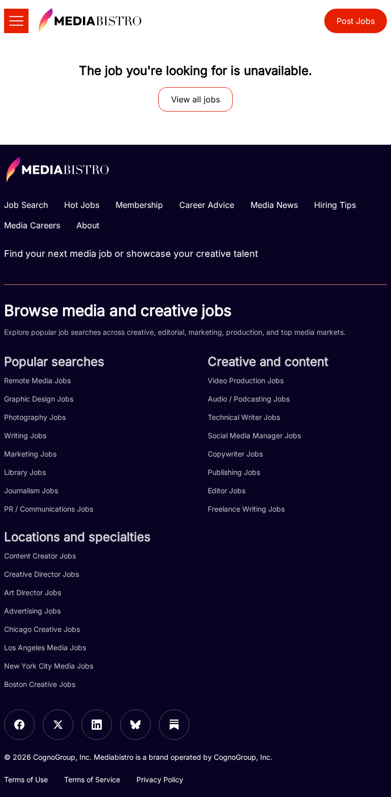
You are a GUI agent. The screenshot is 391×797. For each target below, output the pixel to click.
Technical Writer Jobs (244, 417)
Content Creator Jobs (40, 555)
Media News (274, 205)
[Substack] (174, 724)
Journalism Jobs (31, 490)
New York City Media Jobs (48, 665)
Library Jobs (25, 472)
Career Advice (206, 205)
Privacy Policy (159, 779)
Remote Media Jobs (37, 380)
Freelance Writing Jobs (246, 508)
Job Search (26, 205)
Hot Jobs (81, 205)
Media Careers (32, 225)
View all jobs (195, 99)
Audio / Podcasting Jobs (249, 398)
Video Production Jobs (246, 380)
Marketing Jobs (30, 453)
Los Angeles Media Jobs (45, 647)
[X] (58, 724)
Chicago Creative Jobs (42, 629)
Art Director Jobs (32, 592)
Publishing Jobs (234, 472)
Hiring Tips (335, 205)
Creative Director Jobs (41, 574)
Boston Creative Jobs (39, 684)
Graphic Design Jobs (38, 398)
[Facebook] (19, 724)
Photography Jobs (35, 417)
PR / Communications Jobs (48, 508)
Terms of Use (26, 779)
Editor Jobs (226, 490)
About (87, 225)
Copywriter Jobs (235, 453)
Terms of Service (92, 779)
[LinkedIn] (96, 724)
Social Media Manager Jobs (254, 435)
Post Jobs (356, 21)
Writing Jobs (25, 435)
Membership (139, 205)
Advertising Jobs (32, 610)
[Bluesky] (135, 724)
